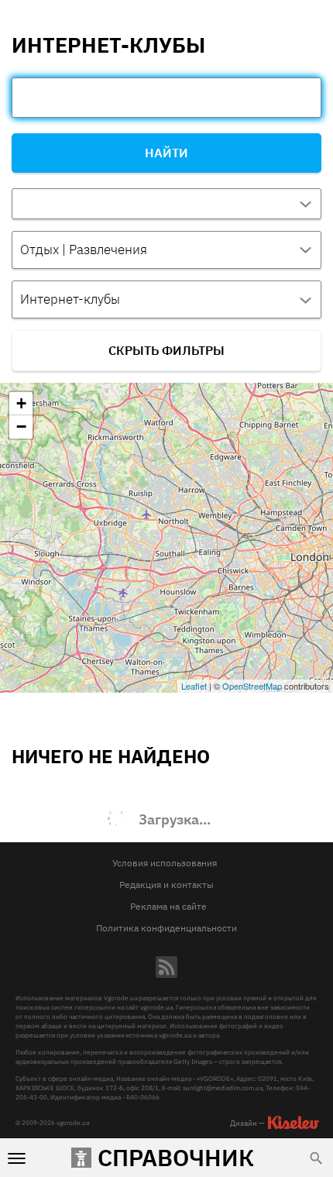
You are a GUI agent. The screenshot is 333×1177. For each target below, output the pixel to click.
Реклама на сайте (168, 906)
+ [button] (21, 403)
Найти (166, 152)
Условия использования (164, 863)
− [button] (21, 426)
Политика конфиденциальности (166, 928)
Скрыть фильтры (166, 350)
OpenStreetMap (252, 686)
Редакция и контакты (166, 884)
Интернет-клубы (70, 299)
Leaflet (194, 686)
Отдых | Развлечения (83, 249)
